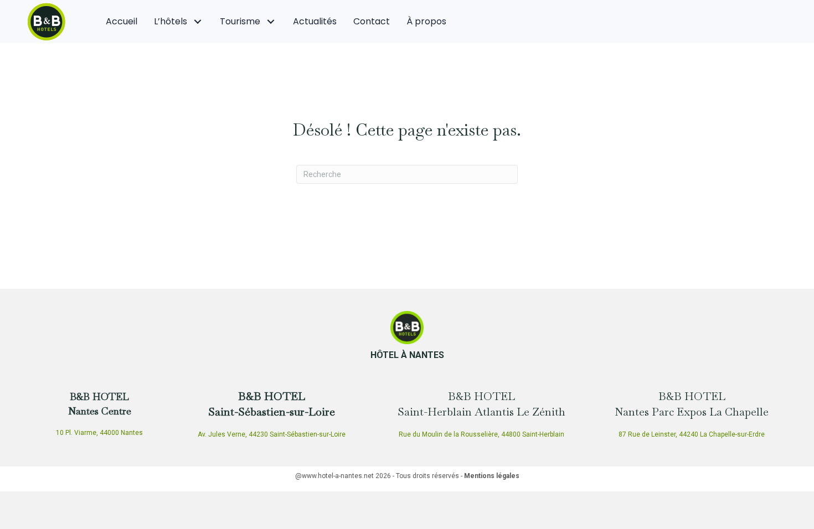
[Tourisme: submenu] (271, 22)
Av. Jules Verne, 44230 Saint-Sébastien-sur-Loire (272, 434)
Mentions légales (491, 476)
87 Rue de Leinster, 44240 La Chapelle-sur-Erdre (692, 434)
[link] (121, 22)
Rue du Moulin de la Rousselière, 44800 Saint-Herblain (481, 434)
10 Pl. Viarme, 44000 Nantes (99, 433)
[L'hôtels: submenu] (198, 22)
